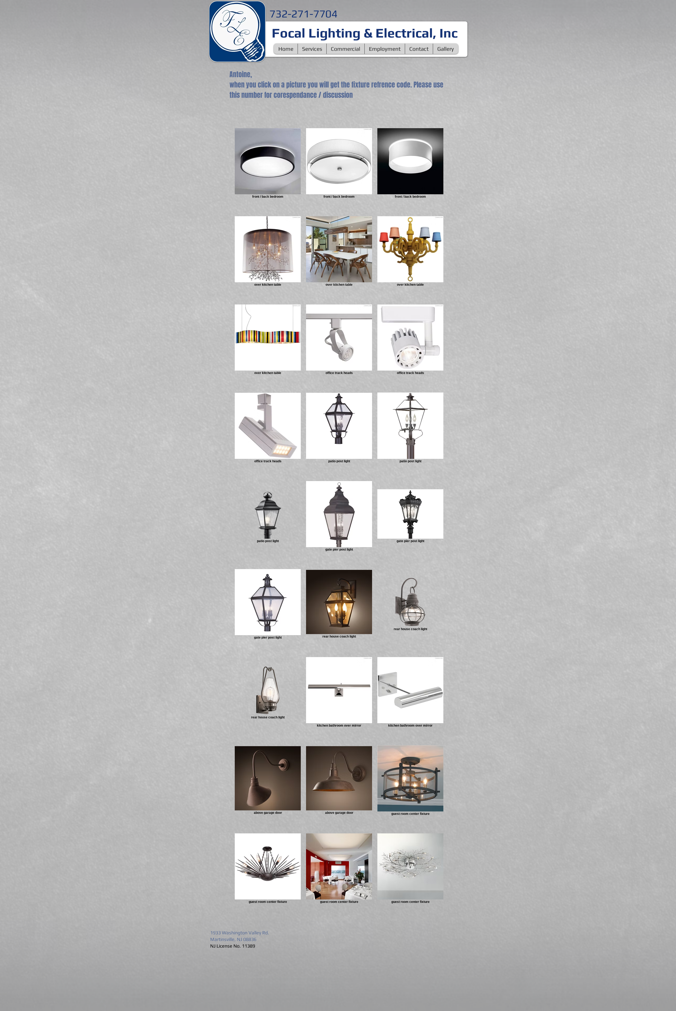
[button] (312, 49)
